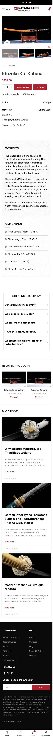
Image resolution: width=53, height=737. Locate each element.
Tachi (5, 646)
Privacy (32, 655)
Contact (33, 642)
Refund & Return (36, 651)
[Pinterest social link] (30, 2)
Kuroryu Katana (39, 389)
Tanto (5, 655)
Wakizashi (7, 651)
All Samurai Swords (11, 637)
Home (4, 65)
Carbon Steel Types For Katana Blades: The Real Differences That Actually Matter (26, 519)
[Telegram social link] (24, 125)
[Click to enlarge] (7, 43)
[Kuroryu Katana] (39, 379)
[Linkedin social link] (21, 125)
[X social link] (26, 2)
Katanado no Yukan (14, 389)
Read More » (10, 472)
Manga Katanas (10, 660)
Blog (31, 646)
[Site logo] (26, 8)
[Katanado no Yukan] (14, 379)
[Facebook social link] (23, 2)
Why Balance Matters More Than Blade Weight (23, 450)
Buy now (40, 87)
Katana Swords (14, 65)
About (32, 637)
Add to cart (23, 87)
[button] (4, 32)
